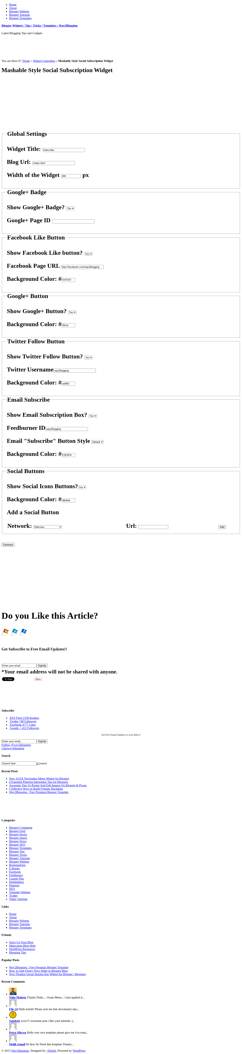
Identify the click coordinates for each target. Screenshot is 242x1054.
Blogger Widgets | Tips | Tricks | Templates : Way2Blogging (40, 25)
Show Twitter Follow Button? (45, 356)
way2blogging (13, 748)
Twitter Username (30, 369)
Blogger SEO (17, 844)
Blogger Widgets (19, 11)
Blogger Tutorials (19, 14)
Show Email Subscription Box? (47, 414)
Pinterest (14, 885)
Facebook (23, 724)
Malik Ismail (17, 1044)
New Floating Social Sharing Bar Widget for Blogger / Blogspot (47, 974)
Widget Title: (24, 148)
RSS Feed (24, 718)
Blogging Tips (17, 952)
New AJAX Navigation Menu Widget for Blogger (39, 778)
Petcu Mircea (17, 1032)
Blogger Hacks (18, 834)
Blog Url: (19, 161)
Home (12, 4)
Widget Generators (44, 61)
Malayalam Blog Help (22, 945)
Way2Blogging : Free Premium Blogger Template (38, 792)
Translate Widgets (19, 892)
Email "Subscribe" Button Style (48, 440)
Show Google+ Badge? (36, 207)
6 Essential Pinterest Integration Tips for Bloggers (38, 782)
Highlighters (16, 882)
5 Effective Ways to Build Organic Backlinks (36, 788)
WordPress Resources (22, 949)
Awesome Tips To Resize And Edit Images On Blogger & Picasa (48, 785)
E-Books (14, 868)
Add (222, 527)
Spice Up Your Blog (21, 942)
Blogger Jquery (18, 837)
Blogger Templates (20, 18)
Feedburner (16, 875)
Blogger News (17, 841)
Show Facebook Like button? (45, 252)
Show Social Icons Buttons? (42, 486)
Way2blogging (20, 1050)
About (13, 8)
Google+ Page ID (28, 220)
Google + (24, 728)
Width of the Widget (33, 174)
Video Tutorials (18, 899)
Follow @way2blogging (16, 745)
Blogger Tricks (18, 854)
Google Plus (16, 878)
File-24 (13, 1009)
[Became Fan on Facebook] (23, 633)
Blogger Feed (17, 831)
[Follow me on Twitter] (14, 633)
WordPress (79, 1050)
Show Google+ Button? (37, 311)
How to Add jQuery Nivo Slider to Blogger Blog (38, 970)
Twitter (23, 721)
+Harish (51, 1050)
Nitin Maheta (17, 997)
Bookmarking (17, 865)
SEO (12, 888)
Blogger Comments (20, 827)
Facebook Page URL (33, 265)
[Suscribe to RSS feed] (5, 633)
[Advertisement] (70, 43)
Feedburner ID (26, 427)
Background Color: (32, 278)
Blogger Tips (17, 851)
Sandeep (14, 1020)
